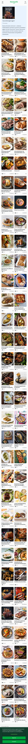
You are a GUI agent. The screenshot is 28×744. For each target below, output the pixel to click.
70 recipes (4, 23)
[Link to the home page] (14, 2)
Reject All (14, 737)
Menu (3, 3)
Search (25, 3)
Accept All (14, 741)
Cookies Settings (14, 734)
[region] (14, 735)
